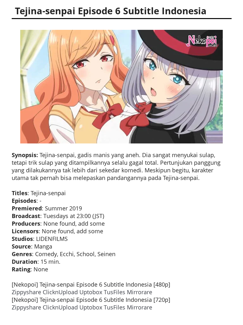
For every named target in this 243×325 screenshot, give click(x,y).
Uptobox (90, 292)
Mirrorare (139, 292)
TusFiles (114, 292)
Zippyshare (26, 292)
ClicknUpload (60, 292)
